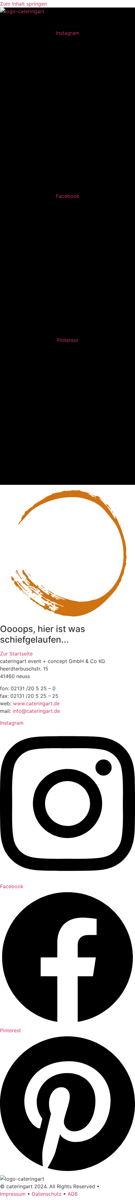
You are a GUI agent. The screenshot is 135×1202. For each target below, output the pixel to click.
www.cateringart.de (36, 703)
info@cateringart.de (36, 711)
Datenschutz (47, 1194)
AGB (73, 1194)
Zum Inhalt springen (23, 4)
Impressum (13, 1194)
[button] (128, 22)
